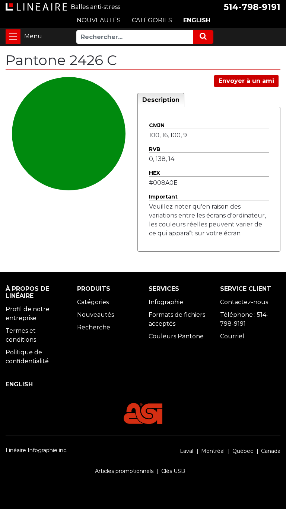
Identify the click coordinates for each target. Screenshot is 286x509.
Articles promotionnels (124, 471)
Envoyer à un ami (246, 80)
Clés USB (173, 471)
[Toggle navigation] (13, 36)
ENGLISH (196, 20)
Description (160, 99)
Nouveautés (95, 314)
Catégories (93, 302)
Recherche (93, 327)
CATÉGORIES (152, 20)
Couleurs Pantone (176, 336)
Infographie (166, 302)
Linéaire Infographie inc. (36, 450)
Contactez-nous (244, 302)
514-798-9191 (252, 7)
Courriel (232, 336)
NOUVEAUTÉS (99, 20)
